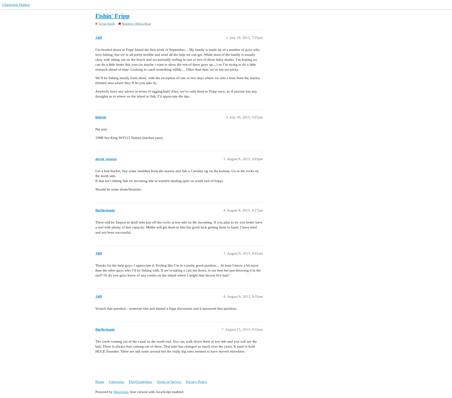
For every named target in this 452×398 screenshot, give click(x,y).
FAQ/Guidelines (140, 382)
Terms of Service (169, 382)
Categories (116, 382)
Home (99, 382)
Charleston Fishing (16, 5)
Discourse (121, 392)
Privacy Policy (196, 382)
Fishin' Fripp (112, 15)
